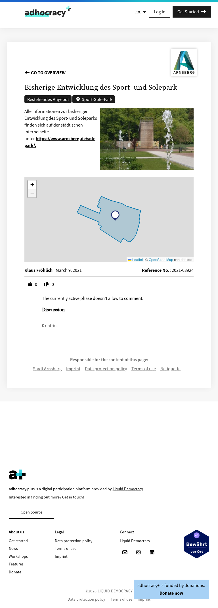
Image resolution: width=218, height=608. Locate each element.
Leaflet (137, 259)
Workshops (18, 556)
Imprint (73, 368)
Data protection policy (106, 368)
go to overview (48, 72)
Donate (15, 572)
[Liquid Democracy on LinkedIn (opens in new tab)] (152, 552)
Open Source (31, 512)
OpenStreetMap (161, 259)
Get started (18, 540)
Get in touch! (73, 497)
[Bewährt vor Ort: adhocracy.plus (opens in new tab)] (196, 544)
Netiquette (170, 368)
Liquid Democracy (128, 488)
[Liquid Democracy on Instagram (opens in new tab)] (138, 552)
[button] (115, 216)
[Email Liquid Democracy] (125, 552)
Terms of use (143, 368)
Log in (159, 11)
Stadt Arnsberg (47, 368)
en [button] (138, 11)
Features (16, 564)
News (13, 548)
